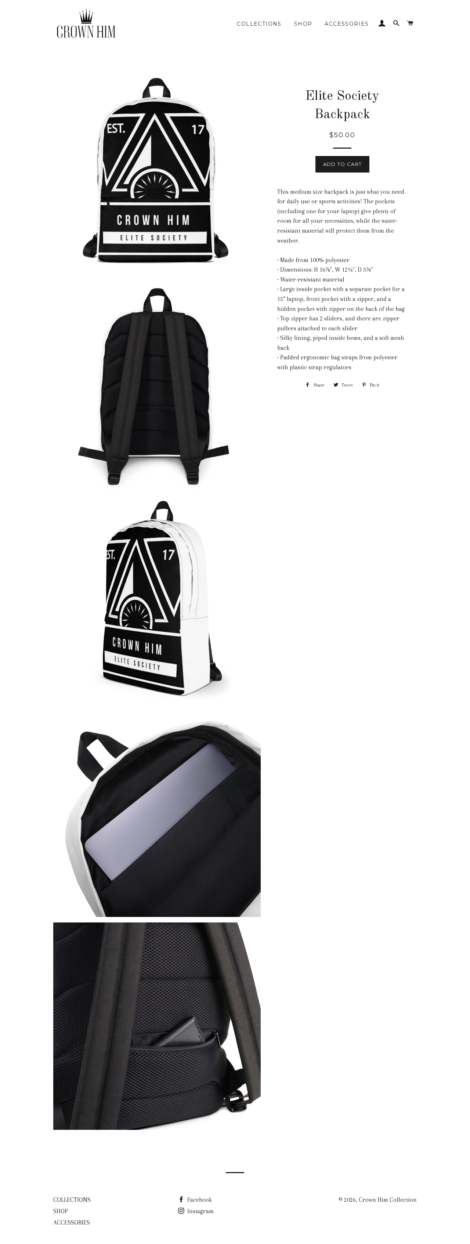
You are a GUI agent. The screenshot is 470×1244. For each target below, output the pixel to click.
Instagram (200, 1211)
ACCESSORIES (347, 24)
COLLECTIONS (259, 24)
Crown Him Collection (388, 1199)
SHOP (303, 24)
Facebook (199, 1199)
